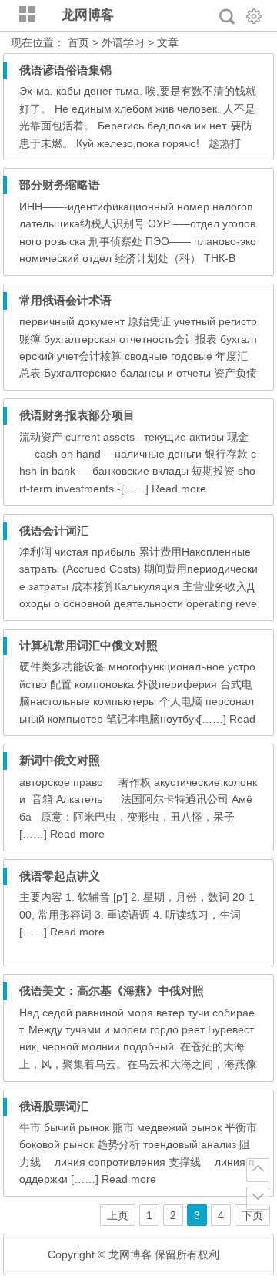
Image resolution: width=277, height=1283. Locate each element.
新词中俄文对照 (59, 760)
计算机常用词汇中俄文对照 (88, 645)
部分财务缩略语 (59, 184)
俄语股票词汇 (53, 1106)
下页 (252, 1215)
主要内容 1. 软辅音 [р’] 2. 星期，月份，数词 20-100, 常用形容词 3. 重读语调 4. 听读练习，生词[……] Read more (137, 914)
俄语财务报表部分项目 (77, 415)
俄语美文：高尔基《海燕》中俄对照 (111, 990)
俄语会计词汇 (53, 530)
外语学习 (123, 42)
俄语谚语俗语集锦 (65, 69)
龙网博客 (88, 15)
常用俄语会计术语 (65, 300)
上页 (117, 1215)
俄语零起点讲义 (59, 875)
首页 (78, 42)
